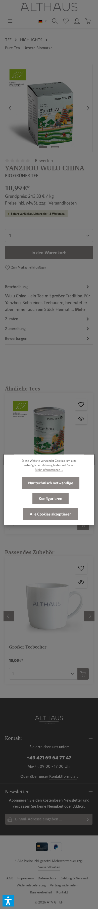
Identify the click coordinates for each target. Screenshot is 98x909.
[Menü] (10, 21)
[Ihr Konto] (77, 21)
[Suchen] (55, 21)
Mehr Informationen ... (49, 470)
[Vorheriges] (10, 108)
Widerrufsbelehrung (31, 885)
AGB (9, 878)
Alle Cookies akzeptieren (51, 514)
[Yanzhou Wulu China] (49, 108)
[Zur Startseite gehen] (49, 7)
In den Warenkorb (49, 252)
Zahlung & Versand (74, 878)
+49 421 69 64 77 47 (49, 758)
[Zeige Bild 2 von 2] (55, 147)
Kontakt (62, 892)
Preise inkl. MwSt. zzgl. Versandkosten (41, 203)
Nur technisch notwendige (50, 483)
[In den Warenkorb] (83, 674)
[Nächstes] (87, 108)
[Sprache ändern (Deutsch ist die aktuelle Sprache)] (42, 21)
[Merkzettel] (66, 21)
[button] (8, 900)
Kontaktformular (63, 776)
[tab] (47, 298)
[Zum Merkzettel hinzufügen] (81, 404)
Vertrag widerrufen (63, 885)
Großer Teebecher (27, 647)
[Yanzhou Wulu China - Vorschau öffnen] (81, 418)
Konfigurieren (50, 498)
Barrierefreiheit (41, 892)
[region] (49, 108)
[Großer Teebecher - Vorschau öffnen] (81, 582)
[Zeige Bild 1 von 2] (43, 147)
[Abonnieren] (88, 819)
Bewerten (44, 160)
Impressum (25, 878)
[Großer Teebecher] (49, 600)
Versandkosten (49, 867)
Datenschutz (47, 878)
